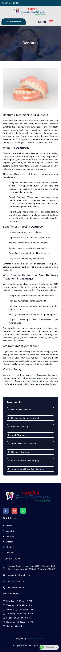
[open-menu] (51, 22)
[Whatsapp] (23, 510)
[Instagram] (14, 510)
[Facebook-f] (6, 510)
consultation (32, 381)
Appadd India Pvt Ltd (36, 638)
